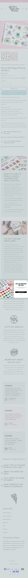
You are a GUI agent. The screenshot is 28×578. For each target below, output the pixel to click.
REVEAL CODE (21, 292)
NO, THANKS (21, 294)
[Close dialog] (27, 281)
